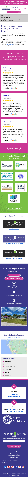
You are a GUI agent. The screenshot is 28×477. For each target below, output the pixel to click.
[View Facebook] (15, 467)
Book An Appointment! (14, 12)
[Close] (27, 2)
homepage (10, 44)
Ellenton (7, 372)
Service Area (14, 337)
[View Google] (19, 467)
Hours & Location (14, 450)
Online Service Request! (15, 411)
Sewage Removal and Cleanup (10, 19)
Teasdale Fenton (14, 229)
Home (4, 16)
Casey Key (8, 369)
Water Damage (5, 17)
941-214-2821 (16, 9)
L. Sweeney (7, 122)
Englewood (8, 375)
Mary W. (6, 96)
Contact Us (14, 452)
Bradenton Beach (10, 367)
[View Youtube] (8, 467)
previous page (14, 38)
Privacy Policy (14, 454)
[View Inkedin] (5, 467)
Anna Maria (8, 361)
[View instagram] (22, 467)
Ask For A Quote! (14, 446)
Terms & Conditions (14, 455)
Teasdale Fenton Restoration (14, 258)
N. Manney (7, 68)
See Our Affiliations (14, 208)
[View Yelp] (12, 467)
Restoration (11, 16)
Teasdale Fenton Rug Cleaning (14, 243)
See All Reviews (14, 148)
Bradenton (8, 364)
